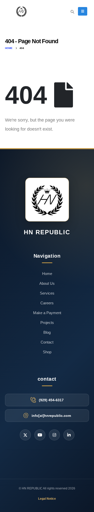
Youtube (39, 434)
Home (47, 273)
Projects (47, 322)
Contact (47, 342)
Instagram (54, 434)
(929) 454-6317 (51, 400)
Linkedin (68, 434)
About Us (47, 283)
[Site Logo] (21, 11)
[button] (72, 12)
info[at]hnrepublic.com (51, 416)
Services (47, 293)
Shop (47, 352)
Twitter (25, 434)
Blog (47, 332)
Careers (47, 303)
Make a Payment (47, 313)
